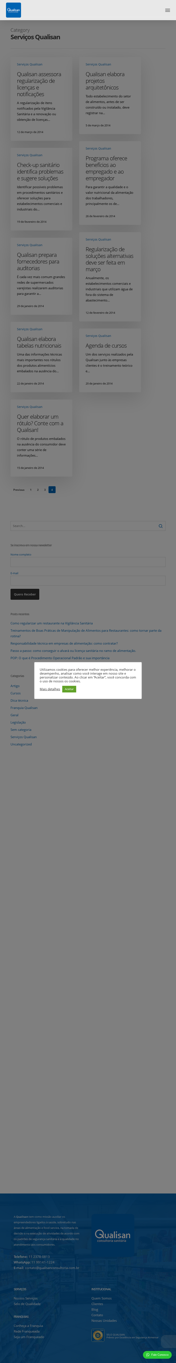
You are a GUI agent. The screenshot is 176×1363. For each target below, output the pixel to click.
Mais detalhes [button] (50, 689)
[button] (167, 10)
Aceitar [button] (69, 689)
